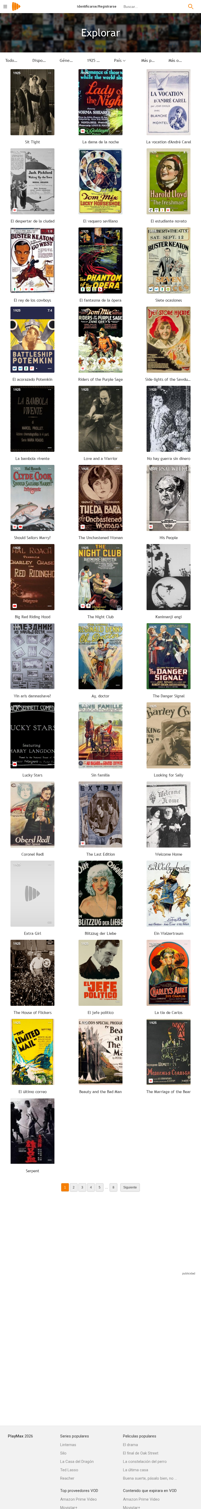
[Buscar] (191, 6)
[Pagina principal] (16, 10)
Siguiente (130, 1187)
